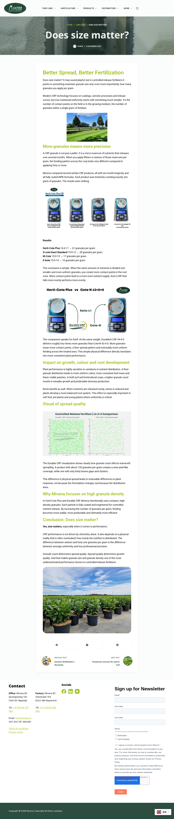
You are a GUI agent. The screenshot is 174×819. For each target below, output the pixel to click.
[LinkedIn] (117, 645)
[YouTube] (77, 691)
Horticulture (68, 8)
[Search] (137, 8)
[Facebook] (57, 645)
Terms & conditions (18, 728)
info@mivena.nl (23, 718)
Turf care (47, 8)
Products (88, 8)
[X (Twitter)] (87, 645)
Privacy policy (16, 732)
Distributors (109, 8)
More (126, 8)
